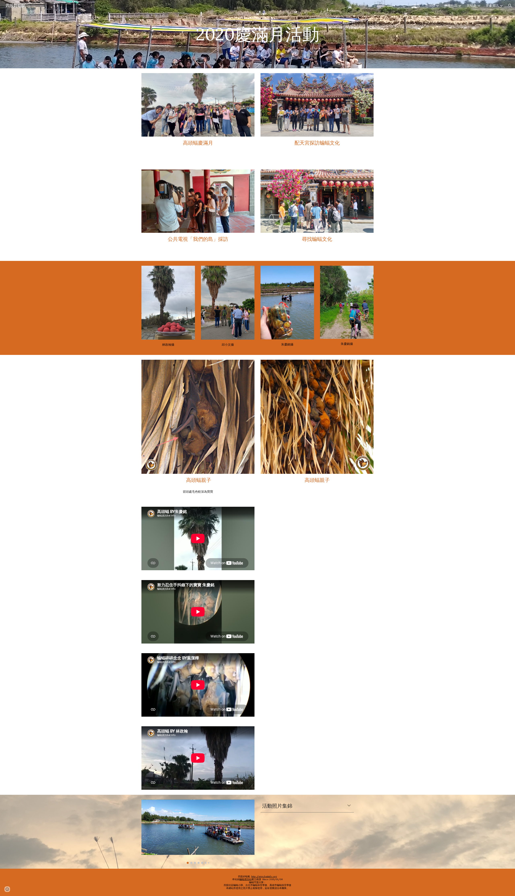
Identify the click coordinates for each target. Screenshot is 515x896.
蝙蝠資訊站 (245, 879)
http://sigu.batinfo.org (264, 876)
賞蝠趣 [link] (471, 5)
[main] (257, 34)
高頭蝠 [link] (430, 5)
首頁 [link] (417, 5)
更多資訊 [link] (492, 5)
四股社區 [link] (450, 5)
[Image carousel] (197, 832)
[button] (510, 5)
